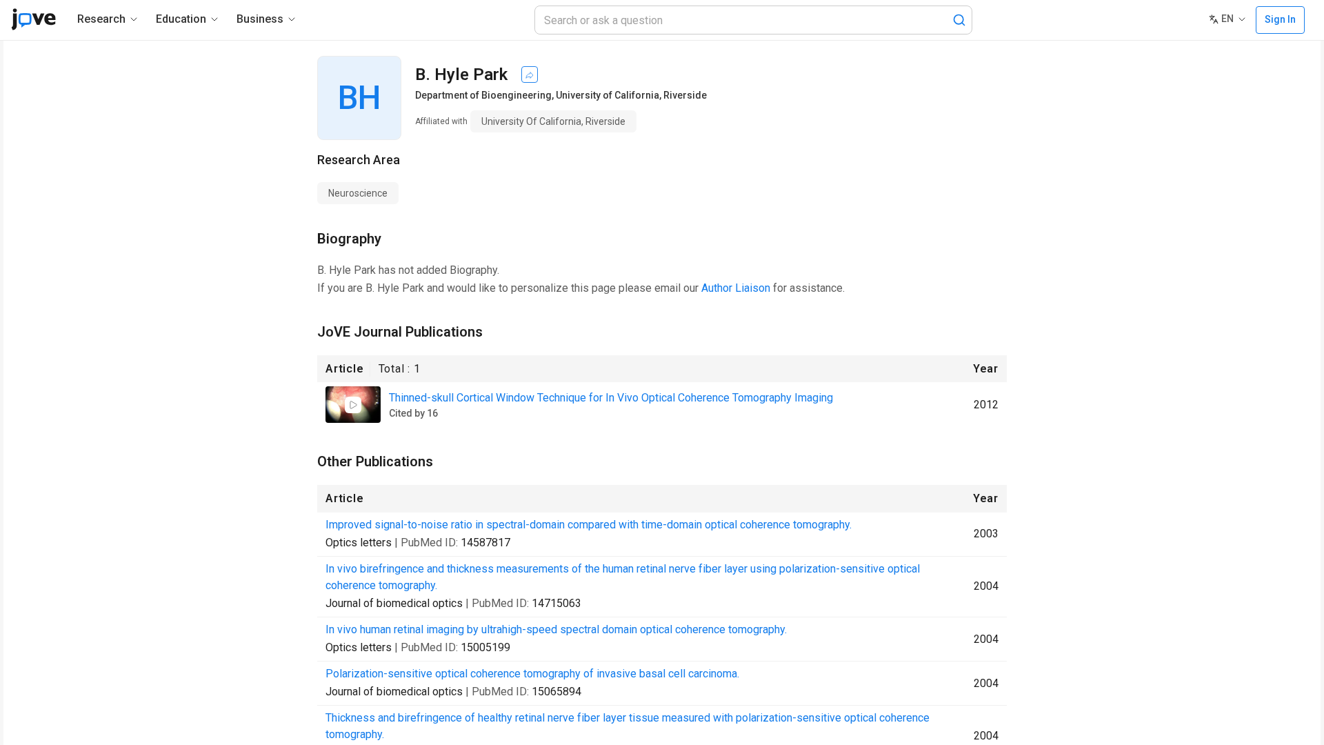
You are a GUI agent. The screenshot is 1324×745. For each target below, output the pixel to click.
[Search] (959, 20)
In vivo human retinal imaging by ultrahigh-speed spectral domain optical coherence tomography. (556, 629)
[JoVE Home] (33, 19)
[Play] (353, 405)
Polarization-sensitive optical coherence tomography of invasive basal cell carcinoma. (532, 673)
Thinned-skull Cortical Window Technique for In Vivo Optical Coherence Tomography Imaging (611, 397)
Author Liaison (735, 288)
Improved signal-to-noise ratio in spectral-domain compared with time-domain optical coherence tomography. (588, 524)
